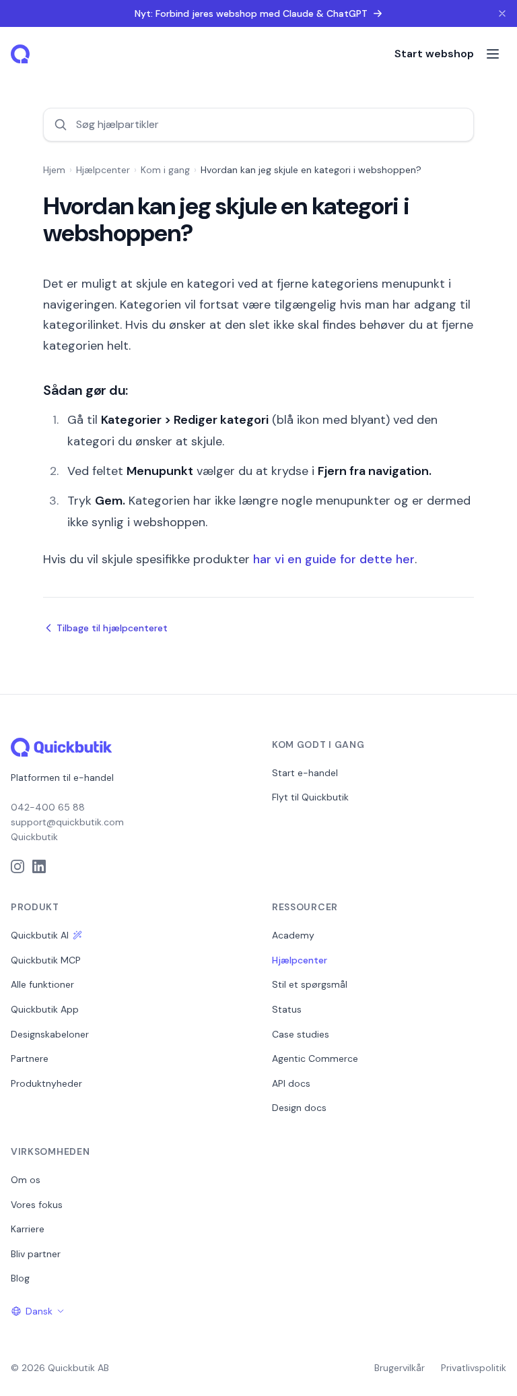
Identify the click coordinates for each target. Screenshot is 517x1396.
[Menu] (492, 53)
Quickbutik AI (40, 935)
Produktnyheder (46, 1083)
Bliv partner (36, 1254)
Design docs (299, 1108)
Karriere (27, 1229)
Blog (20, 1278)
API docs (291, 1083)
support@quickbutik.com (67, 822)
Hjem (54, 170)
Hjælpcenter (103, 170)
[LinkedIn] (39, 866)
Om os (25, 1180)
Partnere (29, 1058)
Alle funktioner (42, 984)
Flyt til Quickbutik (310, 797)
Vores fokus (37, 1205)
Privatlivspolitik (473, 1368)
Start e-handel (305, 773)
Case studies (300, 1034)
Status (287, 1009)
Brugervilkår (399, 1368)
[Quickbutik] (21, 54)
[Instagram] (17, 866)
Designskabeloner (50, 1034)
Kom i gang (165, 170)
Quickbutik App (45, 1009)
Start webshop (434, 53)
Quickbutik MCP (46, 960)
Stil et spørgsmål (309, 984)
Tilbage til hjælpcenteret (112, 628)
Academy (293, 935)
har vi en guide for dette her (334, 559)
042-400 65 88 (48, 807)
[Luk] (502, 13)
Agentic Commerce (315, 1058)
